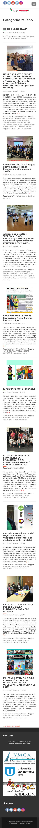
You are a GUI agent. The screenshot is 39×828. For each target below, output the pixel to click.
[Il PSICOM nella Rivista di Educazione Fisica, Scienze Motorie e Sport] (20, 300)
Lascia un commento (20, 38)
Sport (23, 127)
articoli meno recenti (11, 726)
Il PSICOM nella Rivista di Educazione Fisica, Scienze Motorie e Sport (18, 317)
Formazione (17, 36)
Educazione (19, 118)
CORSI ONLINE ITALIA (15, 29)
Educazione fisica (29, 118)
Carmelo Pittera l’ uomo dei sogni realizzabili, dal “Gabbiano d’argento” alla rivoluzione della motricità (18, 536)
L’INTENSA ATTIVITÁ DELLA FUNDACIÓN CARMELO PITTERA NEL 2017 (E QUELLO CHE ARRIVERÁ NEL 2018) (19, 682)
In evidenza (25, 36)
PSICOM (26, 124)
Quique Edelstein (21, 278)
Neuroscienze (7, 124)
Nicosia (20, 276)
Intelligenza (25, 120)
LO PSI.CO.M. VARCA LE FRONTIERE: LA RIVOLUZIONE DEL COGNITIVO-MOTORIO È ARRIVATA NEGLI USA (16, 460)
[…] (18, 113)
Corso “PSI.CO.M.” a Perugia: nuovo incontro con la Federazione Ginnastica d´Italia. (19, 168)
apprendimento (8, 272)
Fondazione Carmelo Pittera (19, 274)
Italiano (32, 36)
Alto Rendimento (8, 118)
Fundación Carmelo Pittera (12, 120)
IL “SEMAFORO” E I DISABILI (19, 389)
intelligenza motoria (9, 122)
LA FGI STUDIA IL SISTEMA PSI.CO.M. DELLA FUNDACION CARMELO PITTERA (18, 608)
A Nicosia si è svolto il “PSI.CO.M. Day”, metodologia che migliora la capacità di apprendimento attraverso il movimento (18, 238)
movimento (13, 276)
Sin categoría (7, 38)
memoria (20, 122)
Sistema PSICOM (15, 127)
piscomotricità (17, 124)
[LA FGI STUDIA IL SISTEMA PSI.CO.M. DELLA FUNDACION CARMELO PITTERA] (20, 588)
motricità (27, 122)
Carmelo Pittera (19, 272)
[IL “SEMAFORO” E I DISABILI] (20, 373)
